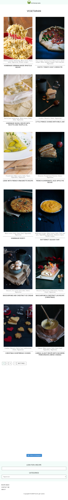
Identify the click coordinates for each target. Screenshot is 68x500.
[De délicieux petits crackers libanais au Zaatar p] (11, 445)
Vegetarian (15, 62)
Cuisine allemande (14, 61)
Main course (24, 61)
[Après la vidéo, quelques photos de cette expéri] (11, 376)
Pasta (30, 61)
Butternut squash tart (50, 240)
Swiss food (20, 233)
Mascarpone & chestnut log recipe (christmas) (50, 296)
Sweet (52, 118)
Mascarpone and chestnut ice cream (18, 295)
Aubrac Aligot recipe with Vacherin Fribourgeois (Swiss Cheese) (50, 354)
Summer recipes (49, 62)
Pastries (54, 176)
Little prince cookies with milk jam (50, 122)
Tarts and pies (59, 62)
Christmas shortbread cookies (18, 353)
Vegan (28, 176)
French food (47, 61)
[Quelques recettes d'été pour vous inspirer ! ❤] (57, 379)
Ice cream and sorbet (18, 291)
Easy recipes (39, 61)
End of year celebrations (11, 118)
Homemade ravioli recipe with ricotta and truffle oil (18, 124)
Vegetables (14, 177)
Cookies (41, 118)
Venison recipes (59, 235)
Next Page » (21, 364)
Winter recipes (23, 62)
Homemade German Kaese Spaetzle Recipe (18, 66)
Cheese (5, 61)
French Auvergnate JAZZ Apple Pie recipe (50, 181)
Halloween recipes (40, 233)
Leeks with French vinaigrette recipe (18, 181)
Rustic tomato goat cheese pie (50, 67)
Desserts (47, 118)
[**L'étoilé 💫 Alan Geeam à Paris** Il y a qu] (34, 405)
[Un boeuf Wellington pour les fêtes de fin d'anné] (34, 445)
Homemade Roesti (18, 238)
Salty (9, 62)
